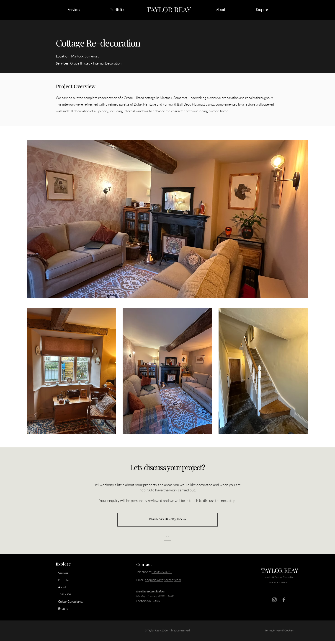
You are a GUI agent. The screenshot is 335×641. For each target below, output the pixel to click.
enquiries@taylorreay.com (163, 580)
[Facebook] (284, 600)
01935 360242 (162, 572)
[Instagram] (274, 600)
